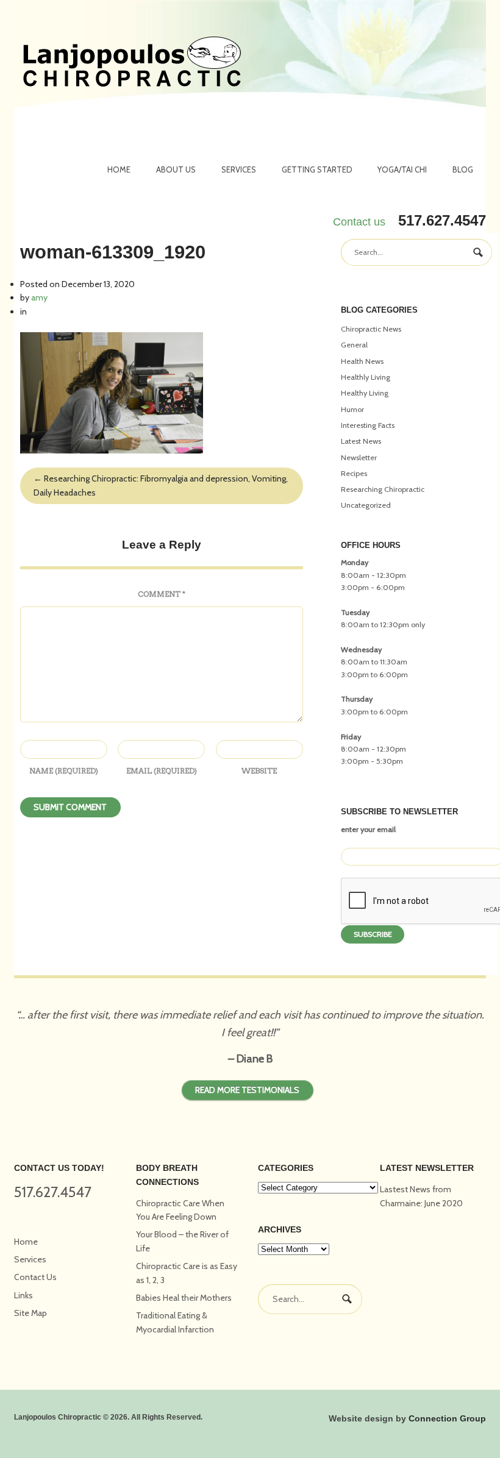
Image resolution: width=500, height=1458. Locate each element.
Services (238, 169)
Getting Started (317, 169)
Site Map (30, 1312)
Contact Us (35, 1276)
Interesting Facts (368, 425)
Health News (362, 361)
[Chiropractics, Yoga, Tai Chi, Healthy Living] (132, 63)
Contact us (359, 222)
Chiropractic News (371, 328)
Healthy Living (364, 392)
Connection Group (447, 1418)
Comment (161, 594)
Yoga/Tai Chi (402, 169)
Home (118, 169)
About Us (176, 169)
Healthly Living (365, 377)
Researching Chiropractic (382, 489)
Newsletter (359, 457)
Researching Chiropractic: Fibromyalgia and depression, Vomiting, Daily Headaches (161, 485)
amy (39, 297)
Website (259, 770)
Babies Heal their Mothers (184, 1297)
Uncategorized (366, 505)
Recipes (354, 473)
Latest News (361, 441)
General (354, 344)
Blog (462, 169)
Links (23, 1295)
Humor (352, 409)
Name (63, 770)
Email (161, 770)
